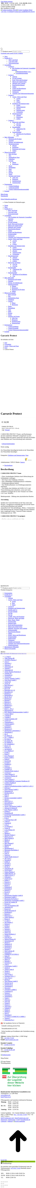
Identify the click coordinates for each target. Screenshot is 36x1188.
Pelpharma (8, 887)
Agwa (6, 661)
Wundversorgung (13, 645)
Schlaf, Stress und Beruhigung (17, 635)
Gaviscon (7, 772)
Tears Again (8, 974)
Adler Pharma (9, 658)
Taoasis (7, 971)
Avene (7, 683)
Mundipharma (9, 848)
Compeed (7, 725)
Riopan (7, 919)
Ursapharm (8, 991)
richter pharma (9, 917)
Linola (7, 828)
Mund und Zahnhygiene (15, 627)
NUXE (7, 867)
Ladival (7, 821)
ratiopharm (8, 907)
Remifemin (8, 912)
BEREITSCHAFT (29, 11)
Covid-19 (11, 606)
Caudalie (7, 717)
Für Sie (10, 615)
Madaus (7, 833)
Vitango (7, 1005)
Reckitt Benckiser (10, 910)
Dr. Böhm (8, 735)
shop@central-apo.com (21, 1118)
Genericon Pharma (10, 776)
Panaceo (7, 882)
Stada (7, 956)
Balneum (7, 687)
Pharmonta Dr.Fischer (11, 899)
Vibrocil (7, 1000)
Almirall (7, 668)
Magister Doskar (9, 835)
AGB (17, 1119)
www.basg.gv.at (5, 1095)
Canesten (7, 715)
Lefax (6, 825)
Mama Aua (8, 836)
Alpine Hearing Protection (12, 672)
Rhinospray (8, 915)
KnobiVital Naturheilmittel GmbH (14, 815)
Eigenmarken (8, 593)
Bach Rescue (8, 685)
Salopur (7, 924)
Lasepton (7, 823)
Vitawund (7, 1006)
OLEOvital (8, 870)
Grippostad (8, 784)
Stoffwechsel (12, 638)
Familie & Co (8, 595)
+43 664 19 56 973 (9, 1044)
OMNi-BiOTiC (9, 873)
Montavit (7, 845)
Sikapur (7, 942)
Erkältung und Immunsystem (16, 455)
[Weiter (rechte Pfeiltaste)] (3, 1183)
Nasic (6, 853)
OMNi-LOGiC (9, 875)
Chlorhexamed (9, 724)
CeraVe (7, 720)
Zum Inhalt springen (7, 1)
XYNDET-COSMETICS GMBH (14, 1016)
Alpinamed (8, 670)
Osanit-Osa (8, 878)
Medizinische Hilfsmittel (11, 647)
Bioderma (7, 698)
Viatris (6, 998)
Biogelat (7, 700)
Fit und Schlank (12, 611)
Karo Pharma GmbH (11, 809)
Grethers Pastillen (10, 783)
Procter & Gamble (10, 902)
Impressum (4, 1119)
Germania (7, 778)
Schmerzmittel (12, 637)
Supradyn (8, 963)
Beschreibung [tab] (8, 465)
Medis (6, 841)
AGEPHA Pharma (10, 660)
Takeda (7, 968)
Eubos (6, 759)
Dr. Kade (7, 739)
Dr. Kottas (8, 741)
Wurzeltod (8, 1015)
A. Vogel (7, 656)
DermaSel (7, 727)
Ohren (14, 605)
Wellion (7, 1011)
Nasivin (7, 855)
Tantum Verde (9, 969)
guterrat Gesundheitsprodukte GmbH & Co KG (18, 786)
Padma (7, 880)
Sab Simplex (8, 922)
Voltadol (7, 1008)
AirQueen (7, 663)
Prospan (7, 904)
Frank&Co (8, 769)
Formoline (8, 767)
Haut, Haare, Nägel (13, 620)
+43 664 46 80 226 (9, 1050)
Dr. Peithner (8, 742)
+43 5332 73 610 (6, 11)
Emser (6, 754)
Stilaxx (7, 959)
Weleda (7, 1010)
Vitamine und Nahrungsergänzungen (19, 643)
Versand (7, 430)
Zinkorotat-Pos (9, 1020)
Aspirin (7, 682)
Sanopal (7, 929)
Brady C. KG (8, 709)
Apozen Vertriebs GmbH (12, 678)
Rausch (7, 909)
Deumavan (8, 729)
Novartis (7, 863)
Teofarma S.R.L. (9, 976)
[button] (17, 450)
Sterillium (7, 957)
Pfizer (6, 894)
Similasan (8, 944)
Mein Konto (4, 194)
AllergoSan (8, 666)
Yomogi (7, 1018)
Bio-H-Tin (8, 697)
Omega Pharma (9, 872)
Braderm (7, 707)
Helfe (6, 796)
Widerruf (10, 1121)
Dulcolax (7, 747)
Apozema (7, 677)
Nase (26, 455)
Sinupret (7, 949)
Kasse (15, 199)
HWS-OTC (8, 801)
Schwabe (8, 937)
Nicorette (7, 860)
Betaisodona (8, 695)
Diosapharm (8, 732)
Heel (6, 794)
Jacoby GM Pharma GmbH (13, 806)
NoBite (7, 862)
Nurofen (7, 865)
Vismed (7, 1003)
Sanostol (7, 931)
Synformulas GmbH (10, 966)
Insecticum (8, 804)
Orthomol (7, 877)
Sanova (22, 462)
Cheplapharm (8, 722)
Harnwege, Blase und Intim (16, 618)
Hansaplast (8, 791)
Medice (7, 840)
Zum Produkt (10, 581)
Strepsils (7, 961)
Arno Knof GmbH (10, 680)
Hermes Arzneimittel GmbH (13, 798)
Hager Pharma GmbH (11, 789)
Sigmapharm (9, 941)
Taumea (7, 973)
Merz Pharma (8, 843)
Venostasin (8, 994)
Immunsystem (12, 623)
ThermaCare (8, 983)
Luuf (6, 831)
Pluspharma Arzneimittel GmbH (14, 900)
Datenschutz (11, 1119)
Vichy (7, 1001)
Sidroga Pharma (10, 939)
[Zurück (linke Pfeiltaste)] (1, 1183)
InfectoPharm (8, 803)
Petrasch (7, 890)
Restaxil (7, 914)
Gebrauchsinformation (8, 444)
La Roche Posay (10, 820)
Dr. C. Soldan (9, 737)
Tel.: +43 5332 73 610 (20, 1114)
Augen (14, 601)
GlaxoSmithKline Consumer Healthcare (17, 781)
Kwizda (7, 816)
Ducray (7, 746)
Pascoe (7, 885)
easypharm (8, 749)
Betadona (7, 693)
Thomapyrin (8, 984)
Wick (6, 1013)
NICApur (7, 858)
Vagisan (7, 993)
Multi (6, 846)
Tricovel (7, 988)
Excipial (7, 762)
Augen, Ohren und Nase (15, 600)
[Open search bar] (2, 49)
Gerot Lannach (9, 779)
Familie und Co (12, 610)
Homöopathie (12, 621)
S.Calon (7, 920)
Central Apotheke (10, 719)
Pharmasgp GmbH (10, 897)
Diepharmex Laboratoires (12, 730)
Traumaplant (8, 986)
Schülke (7, 936)
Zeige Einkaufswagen (7, 199)
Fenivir (7, 766)
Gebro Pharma (9, 774)
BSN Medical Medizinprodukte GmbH (16, 712)
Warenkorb (4, 196)
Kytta (6, 818)
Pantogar (7, 883)
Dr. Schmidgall (9, 744)
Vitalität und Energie (14, 642)
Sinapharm (8, 946)
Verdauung (11, 640)
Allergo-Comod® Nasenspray (14, 563)
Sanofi (6, 927)
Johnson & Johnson (10, 808)
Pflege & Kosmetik (10, 648)
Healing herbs (9, 793)
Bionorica (7, 704)
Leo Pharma (8, 826)
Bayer (7, 688)
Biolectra (7, 702)
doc (6, 734)
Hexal (6, 799)
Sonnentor (8, 952)
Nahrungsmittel (12, 630)
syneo (6, 964)
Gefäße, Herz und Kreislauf (16, 616)
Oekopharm (8, 868)
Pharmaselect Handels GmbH (13, 895)
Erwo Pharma (9, 756)
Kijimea (7, 811)
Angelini (7, 673)
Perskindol (8, 889)
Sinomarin (8, 947)
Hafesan (7, 788)
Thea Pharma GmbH (11, 981)
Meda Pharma (9, 838)
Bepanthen (8, 692)
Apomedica (8, 675)
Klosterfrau (8, 813)
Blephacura (8, 705)
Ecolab (7, 752)
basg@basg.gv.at (6, 1097)
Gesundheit (7, 596)
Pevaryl (7, 892)
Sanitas (7, 926)
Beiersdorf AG (9, 690)
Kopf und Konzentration (15, 625)
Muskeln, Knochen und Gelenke (17, 628)
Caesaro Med (8, 714)
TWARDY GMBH (10, 989)
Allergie (10, 598)
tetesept (7, 979)
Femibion (7, 764)
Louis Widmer (9, 830)
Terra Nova (8, 978)
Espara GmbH (9, 757)
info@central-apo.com (17, 11)
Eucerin (7, 761)
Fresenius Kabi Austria (11, 771)
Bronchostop (8, 710)
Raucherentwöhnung (14, 632)
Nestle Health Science (11, 857)
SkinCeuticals (9, 951)
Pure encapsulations (11, 905)
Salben (10, 633)
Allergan (7, 665)
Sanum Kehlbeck (10, 934)
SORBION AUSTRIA (11, 954)
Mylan (6, 852)
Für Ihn (10, 613)
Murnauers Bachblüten (11, 850)
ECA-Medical (9, 751)
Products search (7, 51)
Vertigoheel (8, 996)
